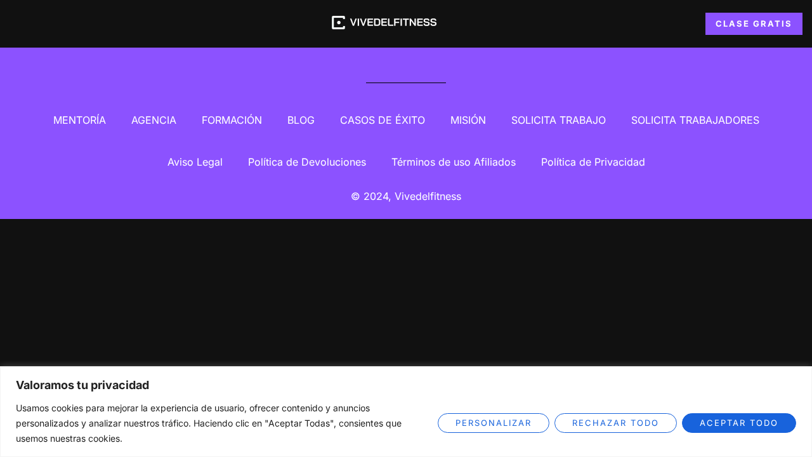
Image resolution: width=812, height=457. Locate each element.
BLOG (301, 120)
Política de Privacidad (593, 162)
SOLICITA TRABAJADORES (695, 120)
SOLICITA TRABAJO (558, 120)
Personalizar (493, 423)
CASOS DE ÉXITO (382, 120)
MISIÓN (468, 120)
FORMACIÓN (232, 120)
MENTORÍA (79, 120)
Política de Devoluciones (307, 162)
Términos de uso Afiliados (453, 162)
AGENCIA (153, 120)
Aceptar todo (739, 423)
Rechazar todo (615, 423)
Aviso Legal (195, 162)
